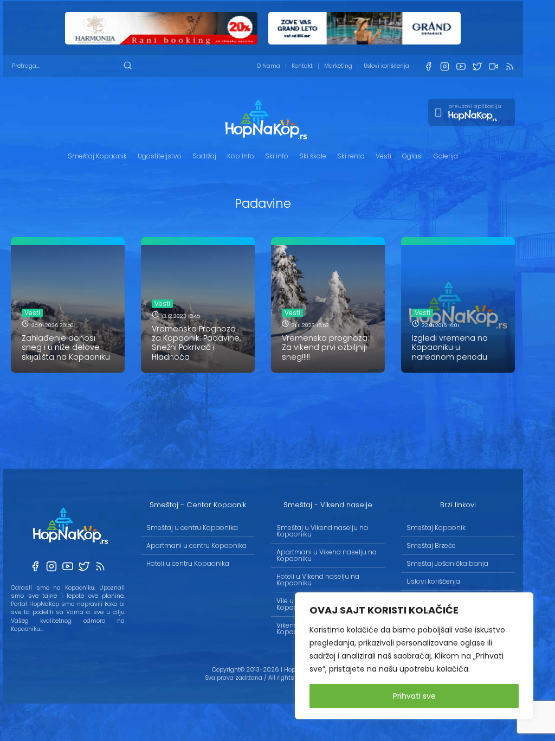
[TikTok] (493, 66)
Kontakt (302, 66)
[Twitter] (477, 66)
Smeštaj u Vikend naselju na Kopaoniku (322, 531)
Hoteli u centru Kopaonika (187, 563)
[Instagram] (444, 66)
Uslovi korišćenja (386, 66)
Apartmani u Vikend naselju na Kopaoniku (326, 555)
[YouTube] (461, 66)
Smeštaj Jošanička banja (447, 563)
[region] (414, 655)
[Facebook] (428, 66)
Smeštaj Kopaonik (97, 156)
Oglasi (412, 156)
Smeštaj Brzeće (431, 545)
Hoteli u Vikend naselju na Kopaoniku (317, 579)
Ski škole (312, 156)
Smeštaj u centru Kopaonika (192, 527)
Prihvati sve (414, 696)
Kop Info (240, 156)
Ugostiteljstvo (160, 156)
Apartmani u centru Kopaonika (196, 545)
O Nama (268, 66)
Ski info (276, 156)
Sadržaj (204, 156)
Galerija (446, 156)
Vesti (383, 156)
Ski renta (351, 156)
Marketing (338, 66)
